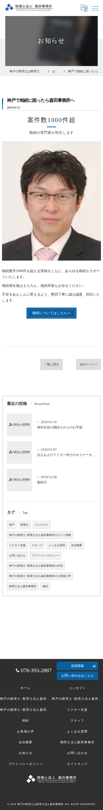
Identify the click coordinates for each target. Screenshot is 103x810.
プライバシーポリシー (45, 555)
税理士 (24, 524)
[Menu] (95, 8)
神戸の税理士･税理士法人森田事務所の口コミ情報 (40, 535)
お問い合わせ (17, 555)
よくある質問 (56, 545)
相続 (45, 586)
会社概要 (76, 545)
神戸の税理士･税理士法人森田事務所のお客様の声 (40, 576)
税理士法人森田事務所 (22, 586)
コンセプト (41, 524)
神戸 (11, 524)
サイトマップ (77, 764)
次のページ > (88, 364)
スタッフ (37, 545)
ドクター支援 (17, 545)
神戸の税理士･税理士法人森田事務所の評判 (36, 565)
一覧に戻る (51, 364)
